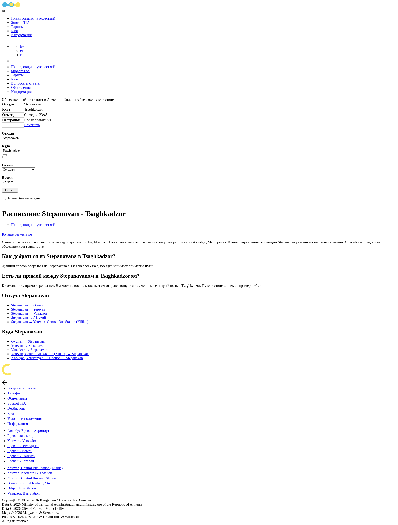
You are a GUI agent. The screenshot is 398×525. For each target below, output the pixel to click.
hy (22, 46)
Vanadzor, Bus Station (23, 493)
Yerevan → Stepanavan (28, 345)
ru (21, 55)
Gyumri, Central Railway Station (31, 483)
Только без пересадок (24, 198)
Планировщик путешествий (33, 18)
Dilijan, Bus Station (21, 488)
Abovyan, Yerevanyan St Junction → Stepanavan (47, 358)
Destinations (16, 408)
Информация (21, 35)
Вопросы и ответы (25, 83)
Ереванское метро (21, 436)
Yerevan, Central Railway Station (31, 478)
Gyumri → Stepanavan (28, 341)
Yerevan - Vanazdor (21, 441)
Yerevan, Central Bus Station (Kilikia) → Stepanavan (50, 354)
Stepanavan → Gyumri (28, 305)
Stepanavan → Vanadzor (29, 313)
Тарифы (17, 27)
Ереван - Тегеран (20, 461)
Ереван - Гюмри (19, 451)
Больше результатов (17, 234)
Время (7, 177)
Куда (6, 146)
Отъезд (7, 165)
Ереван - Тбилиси (21, 456)
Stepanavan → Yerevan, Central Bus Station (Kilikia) (49, 322)
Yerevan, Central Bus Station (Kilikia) (35, 468)
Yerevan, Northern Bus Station (29, 473)
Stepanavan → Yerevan (28, 309)
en (22, 51)
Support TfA (20, 22)
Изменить (32, 125)
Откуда (8, 133)
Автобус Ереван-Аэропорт (28, 431)
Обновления (21, 87)
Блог (14, 31)
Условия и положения (24, 419)
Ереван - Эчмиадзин (23, 446)
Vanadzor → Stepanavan (29, 350)
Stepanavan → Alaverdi (28, 318)
